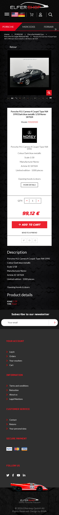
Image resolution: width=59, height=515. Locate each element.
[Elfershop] (29, 5)
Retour (13, 46)
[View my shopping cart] (31, 14)
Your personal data (17, 428)
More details (29, 185)
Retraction (14, 390)
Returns (12, 424)
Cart (11, 365)
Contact (12, 420)
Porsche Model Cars (36, 34)
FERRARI (49, 26)
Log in (12, 352)
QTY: (20, 201)
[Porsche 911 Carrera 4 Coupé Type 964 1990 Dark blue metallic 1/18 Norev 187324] (8, 98)
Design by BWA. (38, 511)
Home (6, 34)
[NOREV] (29, 142)
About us (13, 394)
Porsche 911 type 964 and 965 (16, 36)
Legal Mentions (16, 399)
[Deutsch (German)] (21, 14)
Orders (12, 356)
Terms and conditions (18, 386)
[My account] (40, 14)
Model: (24, 122)
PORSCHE (8, 26)
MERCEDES (28, 26)
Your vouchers (15, 360)
